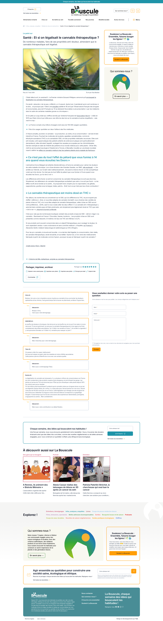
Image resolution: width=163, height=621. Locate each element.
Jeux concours (41, 618)
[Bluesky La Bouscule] (95, 267)
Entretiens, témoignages (55, 511)
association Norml (83, 116)
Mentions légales (29, 618)
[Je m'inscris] (133, 571)
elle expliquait (88, 167)
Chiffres (119, 518)
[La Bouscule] (84, 11)
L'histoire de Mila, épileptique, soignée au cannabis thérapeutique (51, 259)
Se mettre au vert (57, 20)
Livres (88, 511)
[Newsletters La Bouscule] (123, 607)
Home (24, 26)
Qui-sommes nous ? (121, 11)
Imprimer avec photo (52, 271)
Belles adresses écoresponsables (81, 515)
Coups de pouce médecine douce (104, 511)
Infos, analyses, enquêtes (33, 26)
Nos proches (90, 20)
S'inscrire (31, 9)
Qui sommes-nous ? (89, 597)
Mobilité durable (104, 20)
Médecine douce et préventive (50, 26)
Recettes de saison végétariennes (78, 518)
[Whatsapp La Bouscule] (93, 267)
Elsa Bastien (95, 92)
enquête (55, 106)
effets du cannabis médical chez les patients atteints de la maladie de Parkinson (67, 150)
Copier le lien (92, 271)
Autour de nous (119, 20)
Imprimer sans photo (66, 271)
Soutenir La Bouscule (121, 59)
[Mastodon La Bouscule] (89, 267)
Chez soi (44, 20)
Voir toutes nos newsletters (31, 13)
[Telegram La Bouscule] (91, 267)
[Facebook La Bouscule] (83, 267)
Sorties (97, 515)
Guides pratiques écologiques (103, 518)
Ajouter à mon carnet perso (35, 271)
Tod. (136, 619)
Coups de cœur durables (55, 518)
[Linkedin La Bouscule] (87, 267)
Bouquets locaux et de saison (112, 515)
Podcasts (128, 515)
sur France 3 (87, 225)
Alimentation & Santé (30, 20)
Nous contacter (87, 593)
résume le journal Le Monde (46, 209)
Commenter (31, 277)
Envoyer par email (80, 271)
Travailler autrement (74, 20)
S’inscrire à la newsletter (91, 600)
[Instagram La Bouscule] (85, 267)
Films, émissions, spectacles (56, 515)
